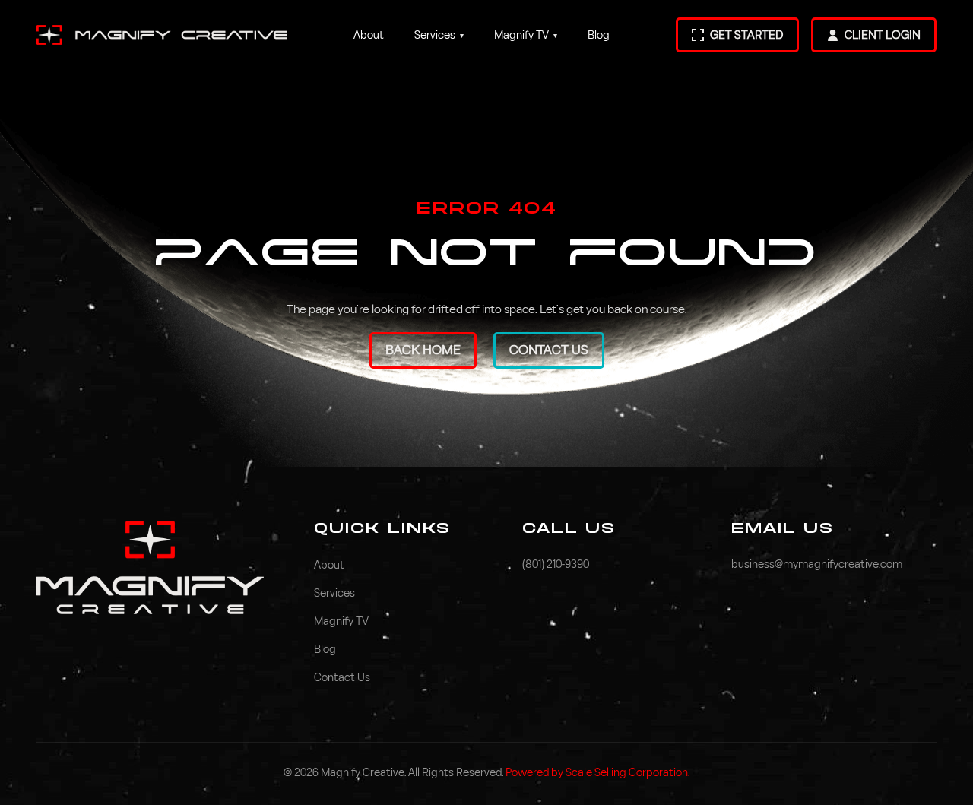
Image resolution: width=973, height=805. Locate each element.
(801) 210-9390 (555, 564)
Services (439, 35)
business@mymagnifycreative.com (816, 564)
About (368, 35)
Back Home (423, 350)
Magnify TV (525, 35)
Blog (599, 35)
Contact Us (548, 350)
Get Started (746, 35)
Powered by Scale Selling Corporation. (597, 773)
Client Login (883, 35)
